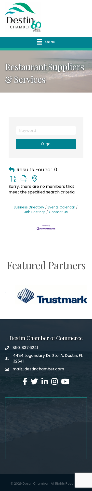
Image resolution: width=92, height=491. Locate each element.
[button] (11, 169)
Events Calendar (61, 207)
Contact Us (58, 212)
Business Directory (29, 207)
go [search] (48, 144)
